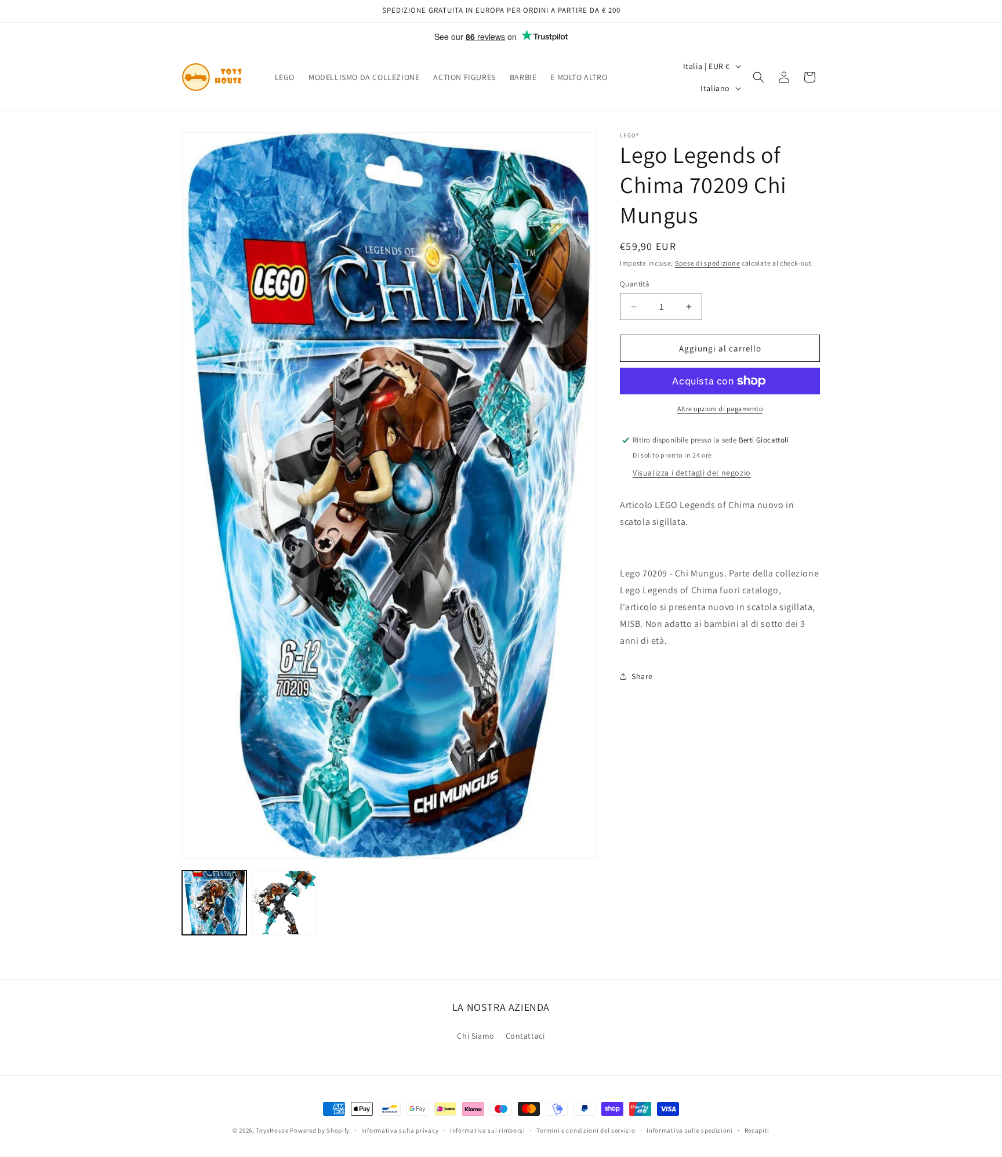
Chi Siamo (475, 1035)
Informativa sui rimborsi (487, 1130)
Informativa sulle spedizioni (690, 1130)
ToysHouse (272, 1130)
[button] (758, 77)
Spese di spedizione (707, 263)
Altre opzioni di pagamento (720, 408)
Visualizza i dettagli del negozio (692, 472)
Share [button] (642, 676)
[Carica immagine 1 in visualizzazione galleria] (214, 903)
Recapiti (757, 1130)
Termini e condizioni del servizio (585, 1130)
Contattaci (525, 1035)
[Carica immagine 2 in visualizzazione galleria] (284, 903)
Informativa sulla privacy (400, 1130)
